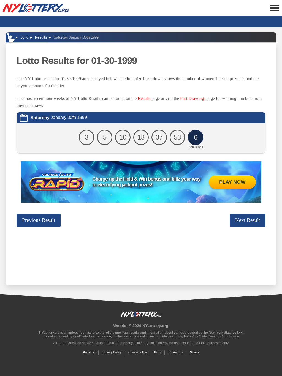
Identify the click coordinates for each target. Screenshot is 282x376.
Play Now (232, 182)
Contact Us (176, 352)
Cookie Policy (137, 352)
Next (247, 220)
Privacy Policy (111, 352)
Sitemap (195, 352)
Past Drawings (192, 98)
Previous (38, 220)
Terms (158, 352)
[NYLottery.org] (36, 8)
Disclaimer (89, 352)
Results (144, 98)
